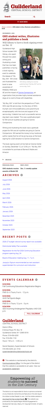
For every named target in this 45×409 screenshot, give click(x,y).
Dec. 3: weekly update (29, 169)
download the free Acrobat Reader (14, 399)
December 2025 (8, 216)
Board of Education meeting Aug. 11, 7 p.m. (18, 258)
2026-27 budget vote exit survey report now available (22, 242)
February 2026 (8, 207)
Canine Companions (25, 93)
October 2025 (7, 225)
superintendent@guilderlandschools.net (17, 352)
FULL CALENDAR (33, 314)
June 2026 (6, 189)
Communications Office (11, 363)
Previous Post (8, 165)
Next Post (25, 165)
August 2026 (7, 180)
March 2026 (7, 202)
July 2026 (6, 184)
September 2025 (9, 230)
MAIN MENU (24, 22)
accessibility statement (11, 369)
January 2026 (8, 211)
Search (8, 16)
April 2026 (6, 198)
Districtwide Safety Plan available (15, 246)
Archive (8, 159)
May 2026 (6, 193)
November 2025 (8, 220)
